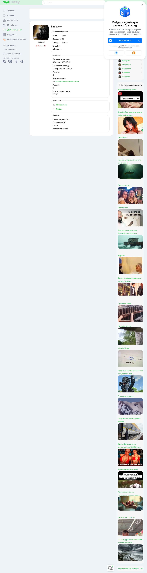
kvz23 (131, 175)
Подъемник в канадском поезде (129, 420)
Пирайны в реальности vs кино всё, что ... (129, 161)
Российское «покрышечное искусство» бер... (130, 372)
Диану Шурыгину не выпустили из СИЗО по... (129, 446)
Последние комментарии (67, 81)
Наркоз (121, 255)
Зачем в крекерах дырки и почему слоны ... (129, 280)
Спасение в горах (126, 396)
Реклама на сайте (11, 57)
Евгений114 (139, 127)
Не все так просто (126, 517)
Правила (7, 53)
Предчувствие (124, 303)
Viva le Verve (123, 348)
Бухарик (135, 220)
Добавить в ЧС (41, 46)
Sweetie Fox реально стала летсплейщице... (130, 114)
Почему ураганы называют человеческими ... (130, 541)
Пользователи (9, 49)
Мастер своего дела (127, 89)
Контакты (16, 53)
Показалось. (123, 185)
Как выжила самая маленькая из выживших (129, 493)
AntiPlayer (138, 386)
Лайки (59, 109)
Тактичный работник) (128, 469)
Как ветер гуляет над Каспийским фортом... (128, 232)
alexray (133, 482)
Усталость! (123, 207)
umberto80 (139, 197)
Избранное (61, 104)
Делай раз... (123, 137)
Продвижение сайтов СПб (130, 568)
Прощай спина (124, 325)
